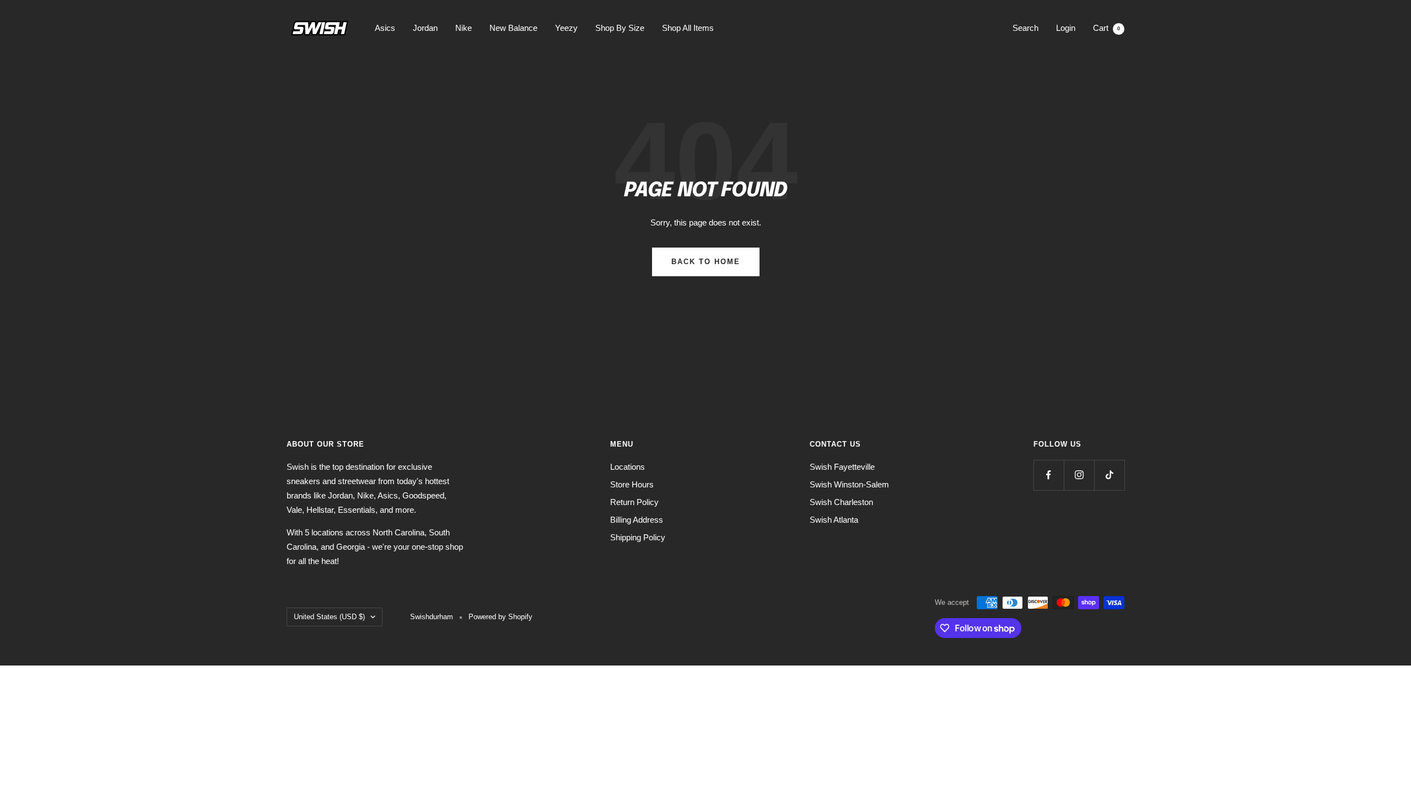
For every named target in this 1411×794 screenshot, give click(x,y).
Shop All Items (688, 28)
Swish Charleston (841, 502)
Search (1025, 28)
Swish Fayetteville (842, 466)
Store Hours (632, 484)
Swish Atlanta (834, 519)
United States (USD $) (329, 617)
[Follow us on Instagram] (1079, 475)
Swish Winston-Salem (849, 484)
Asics (385, 28)
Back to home (705, 261)
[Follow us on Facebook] (1048, 475)
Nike (463, 28)
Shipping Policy (637, 537)
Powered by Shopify (500, 617)
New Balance (513, 28)
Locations (627, 466)
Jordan (425, 28)
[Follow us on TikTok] (1109, 475)
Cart (1106, 28)
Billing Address (636, 519)
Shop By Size (619, 28)
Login (1065, 28)
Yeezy (566, 28)
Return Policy (634, 502)
